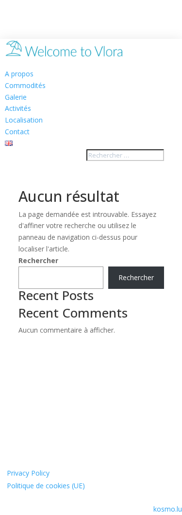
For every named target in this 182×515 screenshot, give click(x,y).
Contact (17, 131)
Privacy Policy (28, 473)
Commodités (25, 85)
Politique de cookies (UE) (46, 485)
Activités (18, 108)
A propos (19, 73)
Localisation (24, 119)
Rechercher (38, 260)
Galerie (16, 97)
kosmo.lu (167, 509)
